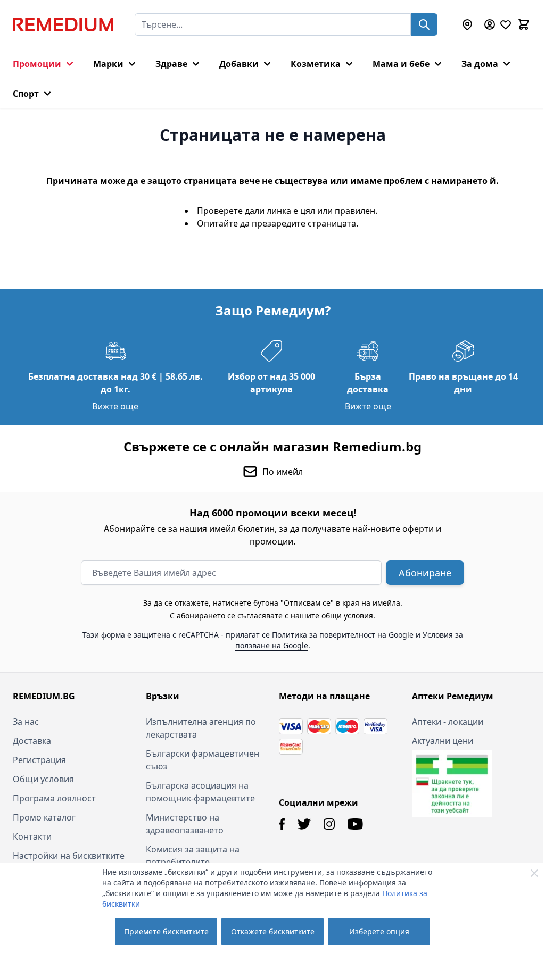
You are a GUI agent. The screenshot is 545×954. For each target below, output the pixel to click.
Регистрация (39, 760)
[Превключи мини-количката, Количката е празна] (523, 24)
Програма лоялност (54, 798)
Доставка (32, 741)
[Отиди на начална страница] (63, 24)
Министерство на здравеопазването (185, 823)
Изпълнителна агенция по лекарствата (201, 728)
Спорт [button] (26, 93)
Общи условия (43, 779)
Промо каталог (44, 817)
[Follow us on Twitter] (304, 824)
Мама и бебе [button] (401, 64)
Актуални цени (442, 741)
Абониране (425, 572)
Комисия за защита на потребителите (193, 855)
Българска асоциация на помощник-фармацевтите (200, 792)
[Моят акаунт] (489, 24)
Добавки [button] (239, 64)
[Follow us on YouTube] (355, 824)
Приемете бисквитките (166, 931)
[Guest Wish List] (505, 24)
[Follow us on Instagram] (329, 824)
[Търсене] (424, 24)
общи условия (347, 615)
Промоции (37, 64)
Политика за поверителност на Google (343, 635)
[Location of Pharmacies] (467, 24)
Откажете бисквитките (273, 931)
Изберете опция (379, 931)
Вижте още (115, 406)
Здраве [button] (171, 64)
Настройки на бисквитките (69, 855)
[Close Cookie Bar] (534, 873)
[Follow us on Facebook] (282, 824)
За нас (26, 721)
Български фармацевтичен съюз (202, 760)
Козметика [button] (316, 64)
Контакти (32, 836)
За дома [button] (479, 64)
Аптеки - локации (447, 721)
